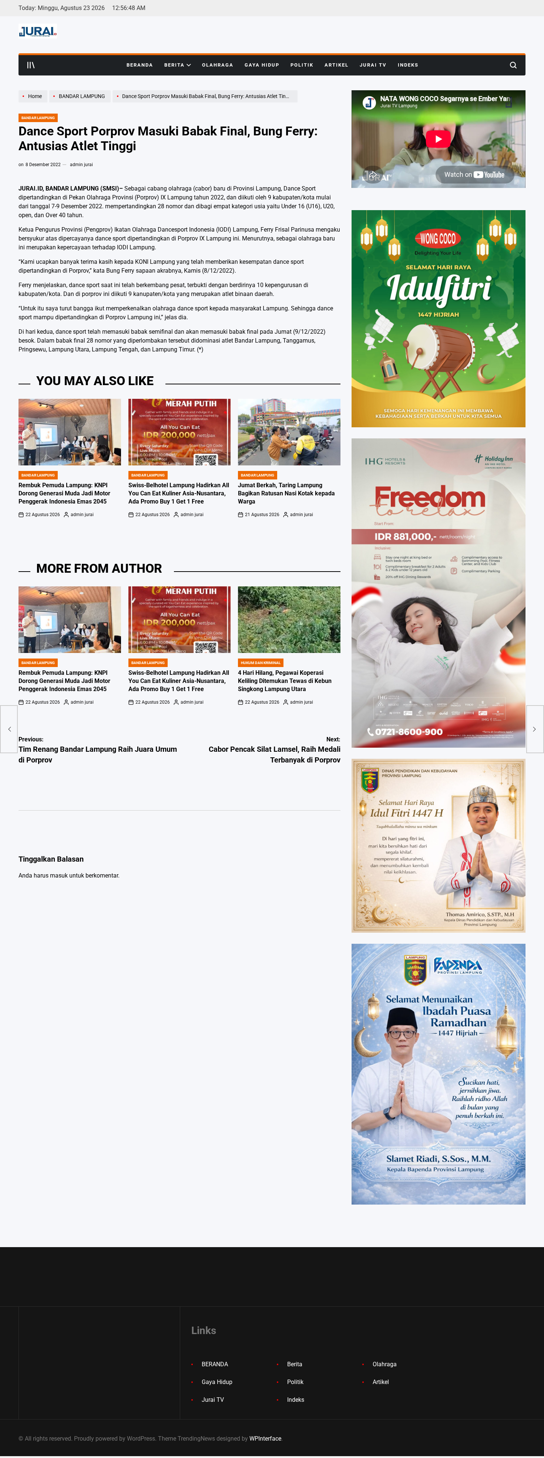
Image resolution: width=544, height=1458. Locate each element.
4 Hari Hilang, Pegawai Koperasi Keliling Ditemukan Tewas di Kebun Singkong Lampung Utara (285, 681)
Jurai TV (373, 65)
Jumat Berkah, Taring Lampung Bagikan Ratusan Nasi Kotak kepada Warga (286, 493)
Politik (302, 65)
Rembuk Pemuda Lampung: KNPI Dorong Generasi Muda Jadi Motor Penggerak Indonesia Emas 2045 (64, 493)
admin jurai (81, 164)
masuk (59, 875)
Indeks (408, 65)
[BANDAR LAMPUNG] (81, 102)
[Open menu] (31, 65)
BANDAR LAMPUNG (38, 118)
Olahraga (218, 65)
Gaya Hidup (262, 65)
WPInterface (265, 1438)
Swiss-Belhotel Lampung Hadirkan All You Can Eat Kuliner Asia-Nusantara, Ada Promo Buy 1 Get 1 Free (178, 493)
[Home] (34, 102)
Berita (174, 65)
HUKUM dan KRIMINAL (261, 663)
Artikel (337, 65)
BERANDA (140, 65)
